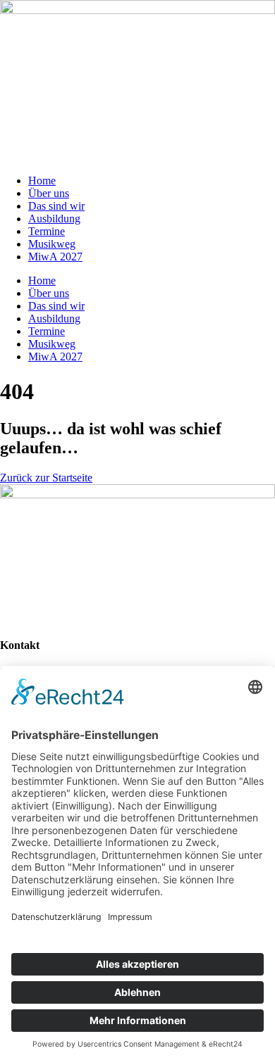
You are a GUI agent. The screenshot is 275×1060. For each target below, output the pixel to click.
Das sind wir (56, 206)
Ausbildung (54, 219)
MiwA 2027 (55, 257)
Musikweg (51, 244)
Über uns (48, 193)
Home (42, 181)
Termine (46, 231)
